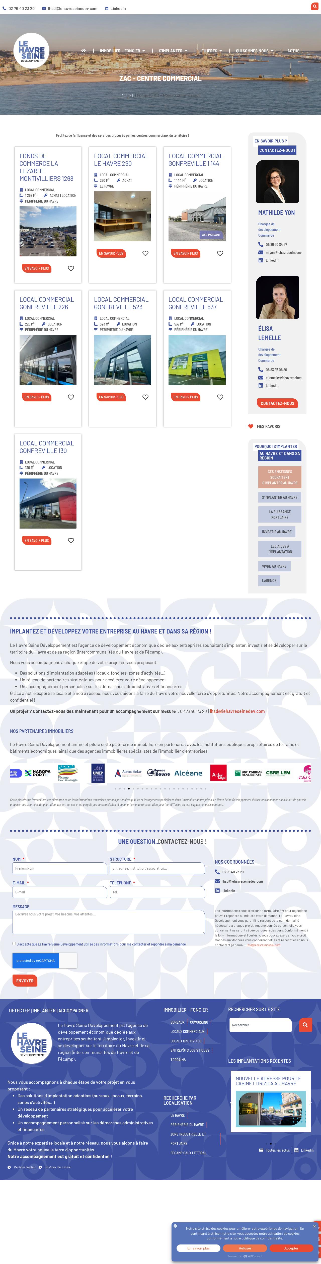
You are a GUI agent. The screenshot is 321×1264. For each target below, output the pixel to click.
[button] (16, 774)
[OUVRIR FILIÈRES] (220, 50)
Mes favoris (268, 426)
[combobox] (260, 1025)
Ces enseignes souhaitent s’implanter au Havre (280, 477)
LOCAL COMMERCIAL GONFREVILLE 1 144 (196, 159)
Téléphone (121, 882)
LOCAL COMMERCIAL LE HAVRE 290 (121, 159)
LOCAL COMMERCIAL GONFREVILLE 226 (47, 302)
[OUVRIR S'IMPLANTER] (186, 50)
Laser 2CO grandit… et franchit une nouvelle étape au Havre (264, 1083)
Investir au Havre (277, 531)
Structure (121, 859)
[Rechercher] (305, 1025)
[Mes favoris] (250, 426)
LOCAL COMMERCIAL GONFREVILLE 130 (47, 446)
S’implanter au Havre (279, 497)
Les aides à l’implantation (280, 549)
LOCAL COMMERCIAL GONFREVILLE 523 (121, 302)
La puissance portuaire (280, 514)
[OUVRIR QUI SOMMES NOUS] (272, 50)
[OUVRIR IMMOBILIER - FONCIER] (143, 50)
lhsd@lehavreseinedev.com (237, 711)
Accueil (128, 95)
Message (21, 906)
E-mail (19, 882)
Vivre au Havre (274, 566)
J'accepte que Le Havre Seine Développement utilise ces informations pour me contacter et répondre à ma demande (101, 944)
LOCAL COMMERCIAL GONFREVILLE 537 (196, 302)
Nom (17, 859)
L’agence (269, 580)
